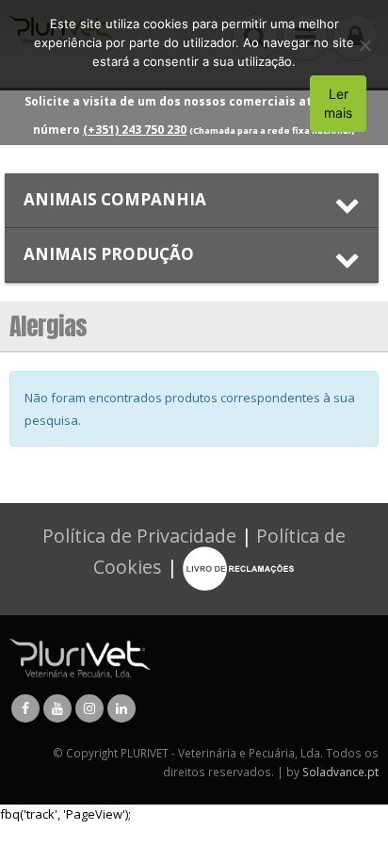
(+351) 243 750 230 (134, 130)
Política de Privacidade (139, 535)
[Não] (364, 45)
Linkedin (121, 708)
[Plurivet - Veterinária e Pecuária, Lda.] (80, 656)
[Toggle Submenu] (192, 200)
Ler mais (338, 103)
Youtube (57, 708)
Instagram (89, 708)
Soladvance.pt (340, 771)
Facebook (25, 708)
